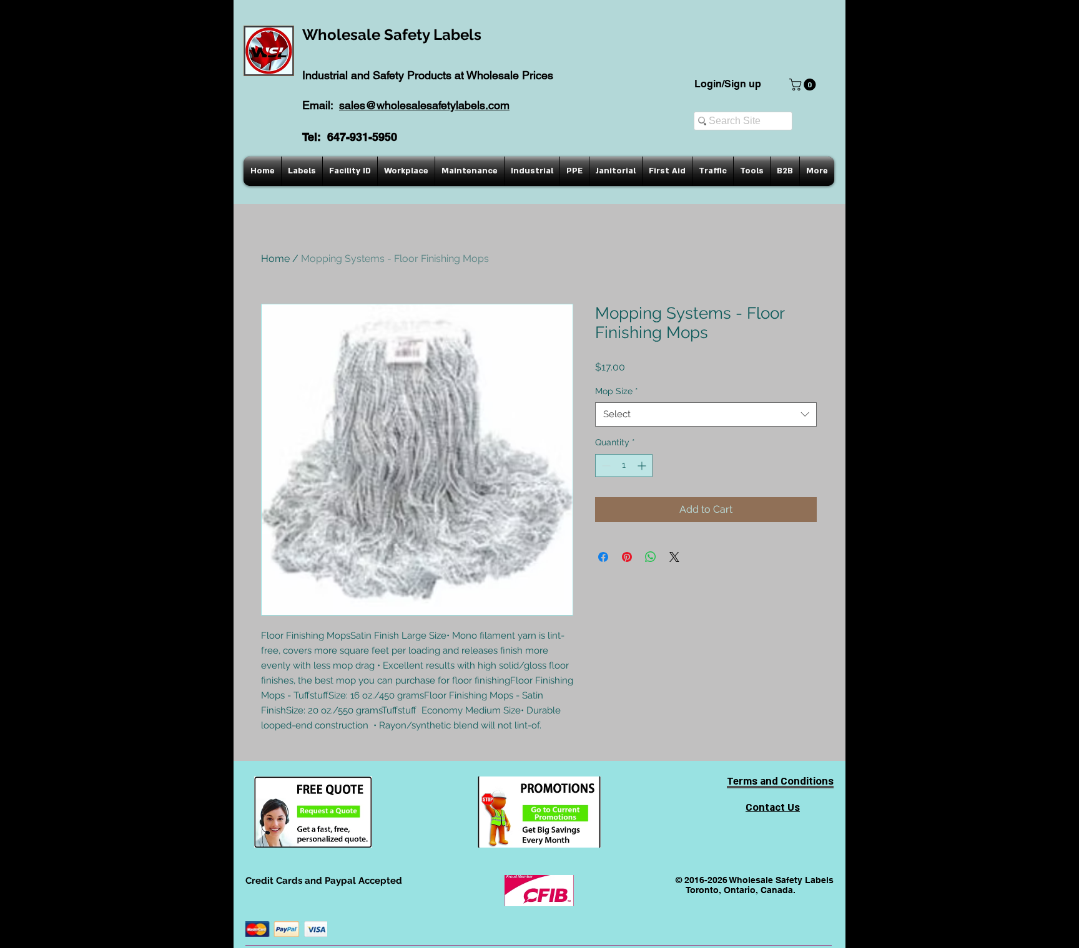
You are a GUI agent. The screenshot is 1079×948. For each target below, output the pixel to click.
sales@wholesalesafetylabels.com (424, 105)
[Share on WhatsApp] (650, 556)
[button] (804, 84)
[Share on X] (674, 556)
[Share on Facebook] (603, 556)
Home (275, 258)
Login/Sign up (727, 84)
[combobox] (706, 414)
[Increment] (643, 465)
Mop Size (616, 391)
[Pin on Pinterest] (626, 556)
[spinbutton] (624, 465)
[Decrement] (605, 465)
